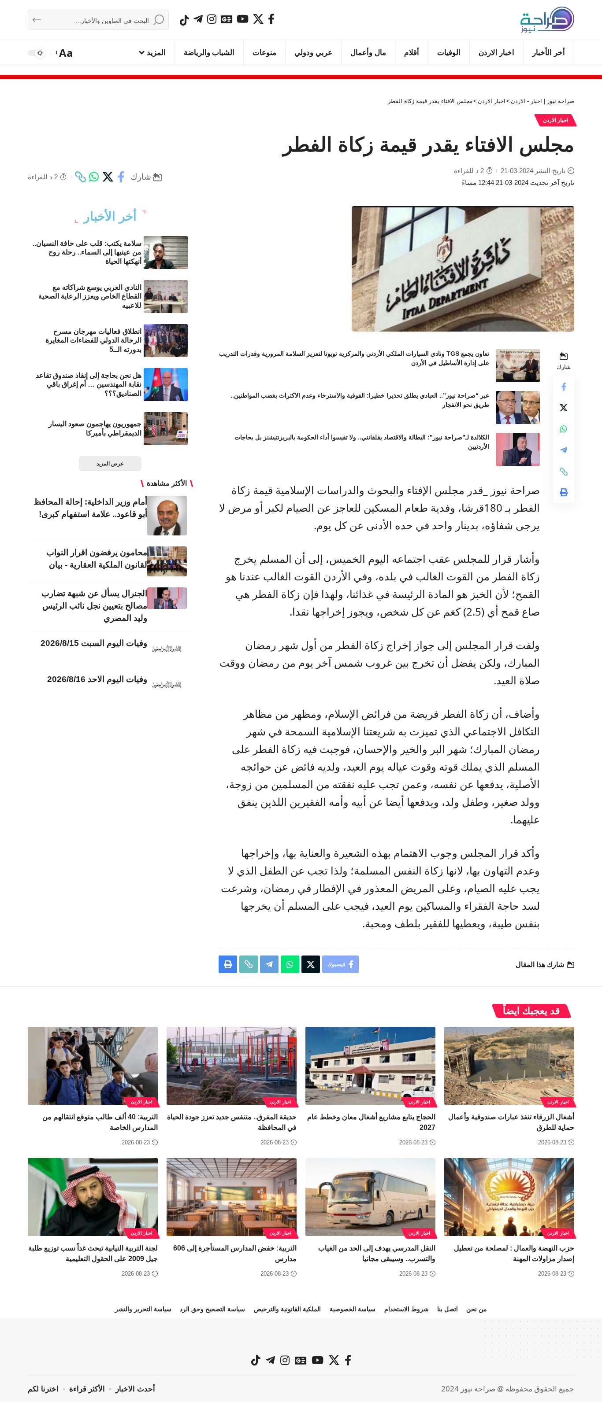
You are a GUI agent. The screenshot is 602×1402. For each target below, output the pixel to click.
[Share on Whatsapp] (94, 177)
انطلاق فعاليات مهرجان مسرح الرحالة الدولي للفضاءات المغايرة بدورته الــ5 (93, 341)
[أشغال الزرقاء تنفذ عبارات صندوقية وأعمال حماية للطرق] (509, 1066)
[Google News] (226, 19)
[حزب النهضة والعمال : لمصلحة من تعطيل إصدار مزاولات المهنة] (509, 1197)
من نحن (476, 1309)
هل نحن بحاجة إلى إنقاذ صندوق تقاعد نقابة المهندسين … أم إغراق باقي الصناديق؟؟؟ (88, 385)
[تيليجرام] (198, 19)
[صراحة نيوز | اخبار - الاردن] (547, 20)
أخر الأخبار (110, 216)
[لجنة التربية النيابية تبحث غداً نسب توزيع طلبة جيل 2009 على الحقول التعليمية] (93, 1197)
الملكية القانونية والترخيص (287, 1309)
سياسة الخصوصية (352, 1309)
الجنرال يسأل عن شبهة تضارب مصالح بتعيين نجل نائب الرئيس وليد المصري (94, 606)
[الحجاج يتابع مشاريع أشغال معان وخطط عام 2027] (370, 1066)
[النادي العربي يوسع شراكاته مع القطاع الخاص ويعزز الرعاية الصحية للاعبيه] (166, 296)
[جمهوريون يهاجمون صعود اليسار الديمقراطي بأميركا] (166, 428)
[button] (65, 53)
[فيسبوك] (271, 19)
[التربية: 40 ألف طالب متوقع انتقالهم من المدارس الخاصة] (93, 1066)
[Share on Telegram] (563, 450)
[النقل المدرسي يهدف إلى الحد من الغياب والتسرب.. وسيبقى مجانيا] (370, 1197)
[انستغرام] (212, 19)
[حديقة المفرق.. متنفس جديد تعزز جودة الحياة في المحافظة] (232, 1066)
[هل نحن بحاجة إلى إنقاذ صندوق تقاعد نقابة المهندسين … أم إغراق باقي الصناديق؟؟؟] (166, 384)
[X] (258, 19)
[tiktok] (184, 20)
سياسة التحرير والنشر (143, 1309)
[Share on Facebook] (121, 177)
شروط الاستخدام (406, 1309)
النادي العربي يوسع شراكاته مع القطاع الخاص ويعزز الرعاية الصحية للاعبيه (89, 297)
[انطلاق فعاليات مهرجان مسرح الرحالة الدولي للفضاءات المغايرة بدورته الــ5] (166, 340)
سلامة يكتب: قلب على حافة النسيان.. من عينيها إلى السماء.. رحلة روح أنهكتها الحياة (87, 253)
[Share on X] (107, 177)
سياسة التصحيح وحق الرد (212, 1309)
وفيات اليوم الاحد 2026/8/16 (97, 679)
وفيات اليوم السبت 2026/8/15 (94, 643)
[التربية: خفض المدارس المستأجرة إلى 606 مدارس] (232, 1197)
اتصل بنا (447, 1309)
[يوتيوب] (242, 19)
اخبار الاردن (556, 120)
